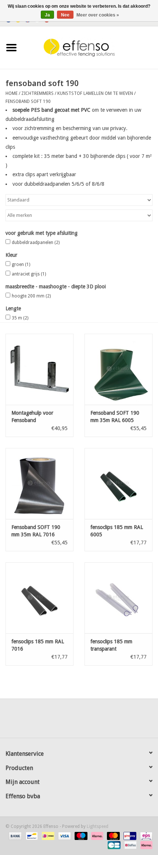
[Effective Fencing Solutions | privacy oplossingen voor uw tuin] (90, 47)
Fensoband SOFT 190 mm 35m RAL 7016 (35, 530)
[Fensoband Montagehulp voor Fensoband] (39, 369)
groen (21, 264)
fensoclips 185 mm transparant (111, 645)
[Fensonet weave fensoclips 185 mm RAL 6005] (118, 483)
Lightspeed (97, 826)
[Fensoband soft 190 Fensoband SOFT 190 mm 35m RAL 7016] (39, 483)
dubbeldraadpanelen (36, 242)
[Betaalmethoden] (14, 835)
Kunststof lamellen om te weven (95, 93)
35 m (20, 318)
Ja (47, 15)
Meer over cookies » (97, 15)
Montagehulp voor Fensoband (32, 416)
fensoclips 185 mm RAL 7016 (37, 645)
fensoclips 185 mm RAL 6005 (116, 530)
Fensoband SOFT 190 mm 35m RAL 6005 (114, 416)
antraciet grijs (29, 274)
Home (12, 93)
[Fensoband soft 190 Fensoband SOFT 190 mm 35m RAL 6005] (118, 369)
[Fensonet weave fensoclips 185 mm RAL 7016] (39, 597)
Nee (65, 15)
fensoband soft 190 (28, 101)
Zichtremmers (37, 93)
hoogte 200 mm (31, 296)
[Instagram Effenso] (105, 721)
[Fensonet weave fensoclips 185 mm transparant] (118, 597)
